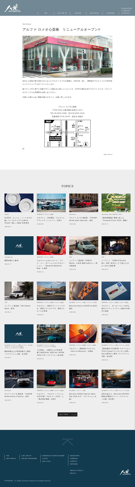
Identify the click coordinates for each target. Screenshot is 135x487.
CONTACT (126, 13)
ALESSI (45, 458)
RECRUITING (127, 8)
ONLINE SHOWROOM (29, 458)
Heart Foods (46, 461)
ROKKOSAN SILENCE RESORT (53, 455)
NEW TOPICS (11, 458)
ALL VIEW (63, 414)
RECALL (73, 473)
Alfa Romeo (27, 24)
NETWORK (74, 464)
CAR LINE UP (26, 455)
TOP (7, 455)
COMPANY (126, 10)
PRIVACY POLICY (76, 470)
